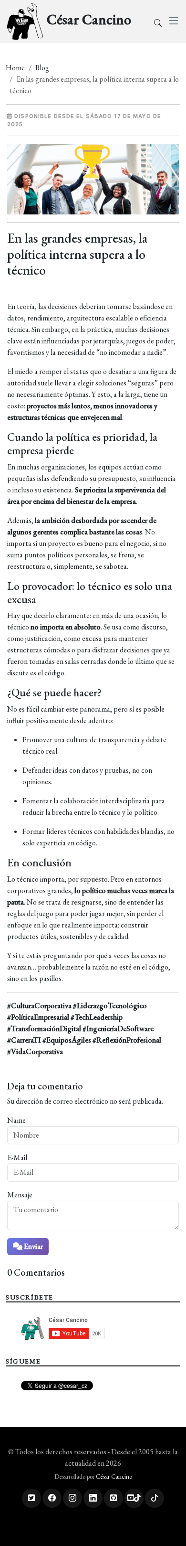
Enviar (32, 1246)
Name (16, 1120)
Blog (42, 68)
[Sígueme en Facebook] (52, 1498)
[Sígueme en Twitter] (31, 1498)
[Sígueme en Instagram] (72, 1498)
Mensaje (19, 1195)
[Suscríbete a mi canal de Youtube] (134, 1498)
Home (15, 68)
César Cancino (114, 1476)
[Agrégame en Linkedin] (93, 1498)
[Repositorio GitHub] (113, 1498)
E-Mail (17, 1157)
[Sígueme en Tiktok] (154, 1498)
